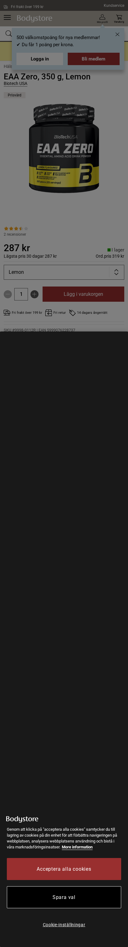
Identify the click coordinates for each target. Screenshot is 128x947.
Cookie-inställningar (64, 924)
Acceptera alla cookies (64, 869)
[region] (64, 639)
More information (77, 847)
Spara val (64, 897)
